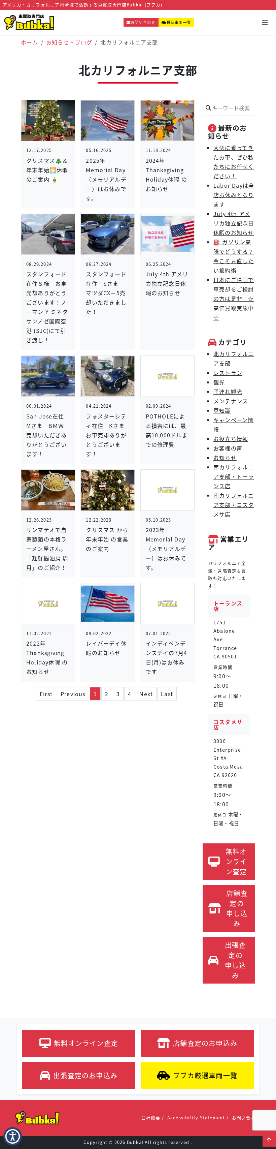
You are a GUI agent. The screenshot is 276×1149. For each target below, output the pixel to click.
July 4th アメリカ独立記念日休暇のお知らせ (233, 223)
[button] (269, 1140)
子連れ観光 (227, 391)
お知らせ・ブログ (69, 42)
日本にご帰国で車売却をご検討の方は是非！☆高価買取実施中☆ (233, 298)
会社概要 (151, 1117)
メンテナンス (230, 401)
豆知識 (222, 410)
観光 (219, 382)
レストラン (227, 373)
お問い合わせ (143, 22)
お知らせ (225, 458)
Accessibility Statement (196, 1117)
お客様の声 (227, 448)
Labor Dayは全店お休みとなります (233, 194)
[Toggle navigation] (265, 22)
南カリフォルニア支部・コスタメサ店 (233, 504)
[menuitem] (46, 694)
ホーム (29, 42)
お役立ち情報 (230, 439)
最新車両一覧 (179, 22)
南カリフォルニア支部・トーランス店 (233, 476)
